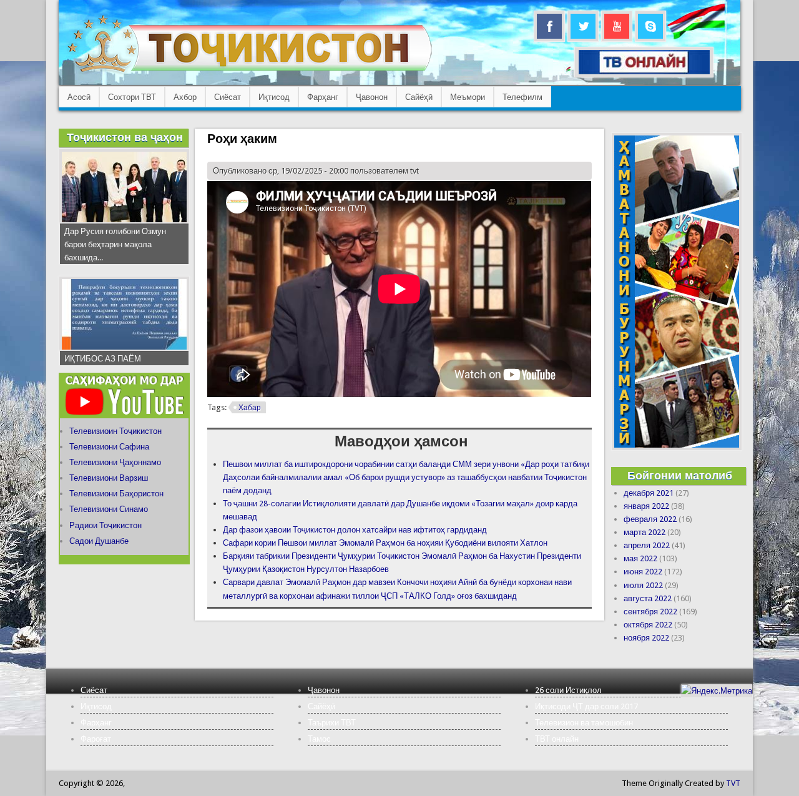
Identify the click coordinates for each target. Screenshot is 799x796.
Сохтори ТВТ (132, 97)
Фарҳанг (322, 97)
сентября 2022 (650, 611)
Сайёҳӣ (419, 97)
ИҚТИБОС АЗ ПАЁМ (102, 358)
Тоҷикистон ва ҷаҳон (125, 137)
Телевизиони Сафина (109, 446)
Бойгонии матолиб (679, 475)
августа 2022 (648, 598)
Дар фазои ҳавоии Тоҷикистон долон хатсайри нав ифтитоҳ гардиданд (355, 529)
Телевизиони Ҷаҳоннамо (115, 462)
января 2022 (646, 506)
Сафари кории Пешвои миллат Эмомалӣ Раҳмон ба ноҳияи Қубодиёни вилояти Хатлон (385, 543)
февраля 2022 (650, 519)
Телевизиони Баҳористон (116, 493)
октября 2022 (648, 624)
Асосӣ (79, 97)
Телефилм (522, 97)
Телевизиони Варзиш (108, 478)
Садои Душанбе (99, 541)
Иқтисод (274, 97)
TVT (733, 783)
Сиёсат (227, 97)
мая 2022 (640, 558)
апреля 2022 (647, 545)
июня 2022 (643, 571)
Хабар (249, 407)
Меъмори (467, 97)
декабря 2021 (649, 493)
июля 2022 (643, 585)
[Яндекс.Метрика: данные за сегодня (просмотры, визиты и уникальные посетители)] (716, 690)
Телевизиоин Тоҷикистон (115, 431)
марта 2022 (644, 532)
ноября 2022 (646, 637)
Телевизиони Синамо (108, 509)
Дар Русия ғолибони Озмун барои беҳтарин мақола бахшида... (115, 244)
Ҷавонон (372, 97)
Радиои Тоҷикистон (105, 525)
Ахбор (185, 97)
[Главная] (249, 72)
